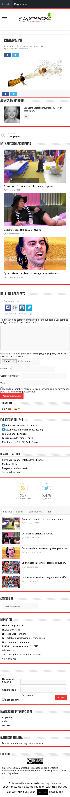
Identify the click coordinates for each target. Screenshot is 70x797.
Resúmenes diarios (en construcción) (24, 429)
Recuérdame (12, 699)
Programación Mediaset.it (15, 468)
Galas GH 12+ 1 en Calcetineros (21, 425)
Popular (20, 511)
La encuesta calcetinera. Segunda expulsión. (44, 577)
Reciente (7, 511)
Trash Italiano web (11, 472)
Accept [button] (42, 792)
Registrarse (28, 695)
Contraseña (9, 690)
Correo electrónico (11, 375)
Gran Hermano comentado (16, 642)
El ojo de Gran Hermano (14, 633)
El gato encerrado (11, 629)
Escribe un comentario (17, 49)
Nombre (5, 368)
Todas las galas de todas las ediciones (22, 654)
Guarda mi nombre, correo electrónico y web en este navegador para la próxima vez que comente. (34, 390)
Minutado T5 (8, 650)
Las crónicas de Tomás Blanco (17, 438)
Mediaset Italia (9, 464)
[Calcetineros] (35, 17)
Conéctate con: (11, 301)
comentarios (35, 511)
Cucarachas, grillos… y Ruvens (22, 229)
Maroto (10, 46)
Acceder (6, 4)
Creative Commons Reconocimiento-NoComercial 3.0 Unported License (34, 769)
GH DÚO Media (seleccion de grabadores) (23, 638)
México (6, 725)
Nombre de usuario (8, 680)
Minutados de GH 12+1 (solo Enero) (20, 442)
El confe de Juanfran (12, 625)
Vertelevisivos (9, 658)
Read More (56, 792)
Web (2, 383)
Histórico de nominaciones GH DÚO (20, 646)
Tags (48, 511)
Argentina (7, 717)
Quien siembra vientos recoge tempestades (31, 273)
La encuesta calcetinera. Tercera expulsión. (44, 562)
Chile (4, 721)
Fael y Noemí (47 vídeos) (14, 433)
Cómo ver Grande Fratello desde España (28, 186)
